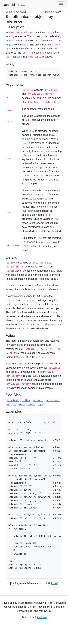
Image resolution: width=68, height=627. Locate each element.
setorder (38, 400)
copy (40, 404)
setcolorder (53, 400)
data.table (9, 4)
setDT (22, 404)
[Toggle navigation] (61, 4)
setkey (26, 400)
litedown (42, 617)
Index (54, 583)
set (8, 404)
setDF (31, 404)
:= (56, 48)
